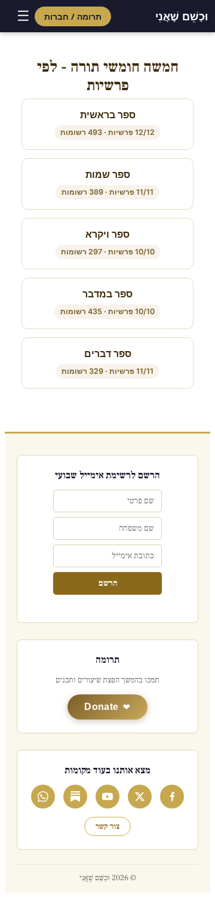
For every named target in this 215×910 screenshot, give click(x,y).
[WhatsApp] (43, 796)
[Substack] (75, 796)
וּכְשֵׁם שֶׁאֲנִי (181, 16)
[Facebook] (172, 796)
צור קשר (107, 826)
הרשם (108, 583)
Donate (101, 707)
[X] (140, 796)
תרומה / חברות (73, 16)
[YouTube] (107, 796)
